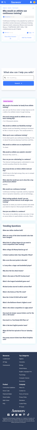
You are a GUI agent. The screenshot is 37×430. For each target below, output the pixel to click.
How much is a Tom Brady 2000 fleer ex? (16, 320)
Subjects (5, 8)
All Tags (5, 362)
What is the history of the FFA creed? (14, 292)
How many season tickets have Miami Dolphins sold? (18, 338)
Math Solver (6, 400)
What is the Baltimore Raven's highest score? (17, 302)
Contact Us (22, 391)
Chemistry (22, 362)
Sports (9, 8)
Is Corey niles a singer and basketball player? (17, 265)
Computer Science (24, 378)
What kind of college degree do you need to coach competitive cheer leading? (17, 243)
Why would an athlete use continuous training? (15, 12)
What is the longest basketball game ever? (16, 281)
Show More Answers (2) (10, 37)
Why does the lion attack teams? (13, 271)
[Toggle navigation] (2, 2)
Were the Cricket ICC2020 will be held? (15, 297)
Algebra (21, 359)
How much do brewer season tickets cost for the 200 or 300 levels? (18, 314)
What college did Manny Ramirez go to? (15, 250)
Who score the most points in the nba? (15, 260)
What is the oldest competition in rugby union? (18, 308)
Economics (22, 381)
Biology (21, 365)
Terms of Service (23, 394)
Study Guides (6, 397)
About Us (21, 387)
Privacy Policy (23, 397)
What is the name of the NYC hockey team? (16, 276)
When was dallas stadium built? (13, 230)
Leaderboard (6, 359)
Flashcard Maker (7, 394)
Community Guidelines (9, 387)
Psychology (22, 375)
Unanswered (6, 365)
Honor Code (6, 391)
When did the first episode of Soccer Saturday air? (17, 331)
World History (23, 368)
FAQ (4, 403)
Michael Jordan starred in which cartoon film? (17, 287)
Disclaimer (22, 400)
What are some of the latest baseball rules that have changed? (18, 236)
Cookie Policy (23, 403)
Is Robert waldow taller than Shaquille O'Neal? (18, 255)
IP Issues (21, 407)
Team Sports (15, 8)
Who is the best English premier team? (15, 325)
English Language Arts (25, 371)
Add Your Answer (26, 37)
